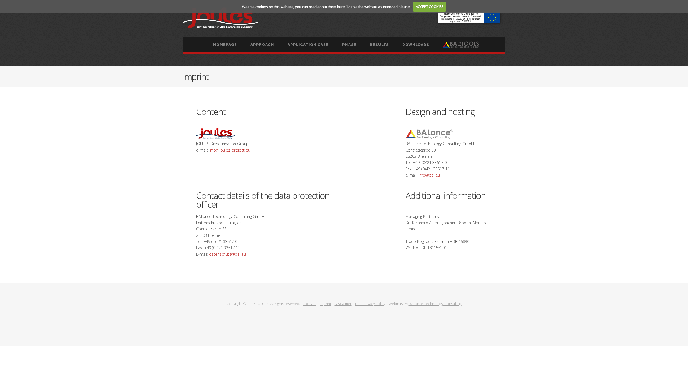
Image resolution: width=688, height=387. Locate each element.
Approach (262, 44)
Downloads (415, 44)
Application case (308, 44)
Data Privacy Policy (370, 303)
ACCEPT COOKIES (429, 6)
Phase (349, 44)
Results (379, 44)
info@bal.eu (429, 175)
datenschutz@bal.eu (227, 254)
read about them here (327, 6)
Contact (309, 303)
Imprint (325, 303)
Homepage (225, 44)
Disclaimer (343, 303)
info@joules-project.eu (229, 150)
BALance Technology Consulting (435, 303)
